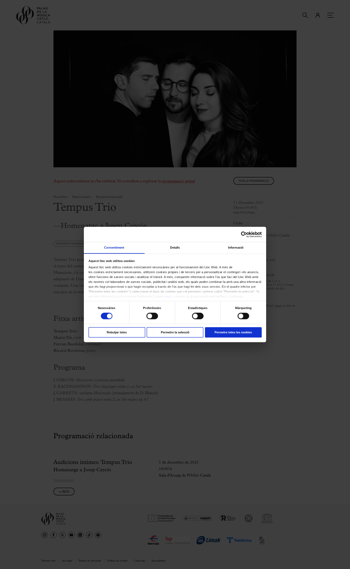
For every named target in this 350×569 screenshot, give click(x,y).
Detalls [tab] (175, 247)
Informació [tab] (235, 247)
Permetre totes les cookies (233, 332)
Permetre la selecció (175, 332)
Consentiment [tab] (114, 247)
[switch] (152, 316)
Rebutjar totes (117, 332)
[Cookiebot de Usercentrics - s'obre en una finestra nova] (244, 234)
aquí (168, 296)
